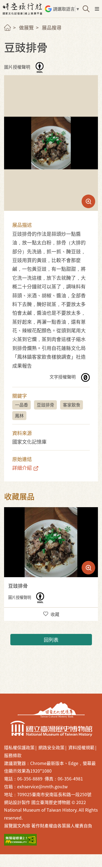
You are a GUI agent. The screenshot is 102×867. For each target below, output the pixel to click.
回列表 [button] (51, 639)
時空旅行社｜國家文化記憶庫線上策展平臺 (23, 9)
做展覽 (26, 27)
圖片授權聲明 (17, 67)
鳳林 (19, 415)
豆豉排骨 (45, 404)
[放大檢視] (51, 542)
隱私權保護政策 (19, 747)
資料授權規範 (81, 747)
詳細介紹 (22, 467)
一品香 (21, 404)
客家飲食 (71, 404)
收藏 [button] (55, 614)
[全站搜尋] (86, 9)
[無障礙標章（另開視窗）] (20, 840)
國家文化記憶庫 (51, 710)
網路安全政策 (51, 747)
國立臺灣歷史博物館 (51, 728)
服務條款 (12, 755)
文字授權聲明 (63, 376)
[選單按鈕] (97, 9)
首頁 (7, 27)
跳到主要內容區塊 (7, 2)
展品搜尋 (51, 27)
